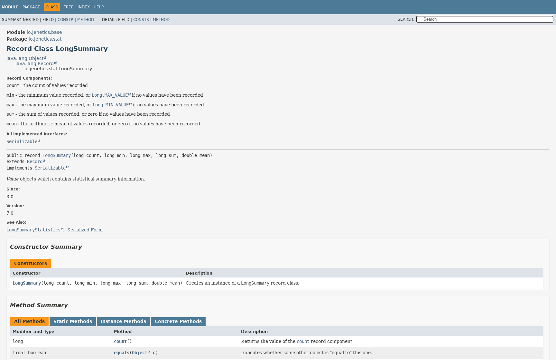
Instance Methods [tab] (123, 321)
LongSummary (56, 155)
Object (139, 352)
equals (121, 352)
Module (10, 7)
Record (34, 161)
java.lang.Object (24, 58)
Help (99, 7)
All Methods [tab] (29, 321)
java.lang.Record (34, 63)
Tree (69, 7)
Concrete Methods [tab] (178, 321)
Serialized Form (85, 229)
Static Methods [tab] (72, 321)
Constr (65, 19)
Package (31, 7)
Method (85, 19)
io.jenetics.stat (45, 39)
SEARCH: (406, 19)
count (120, 341)
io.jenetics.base (44, 32)
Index (84, 7)
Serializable (21, 141)
